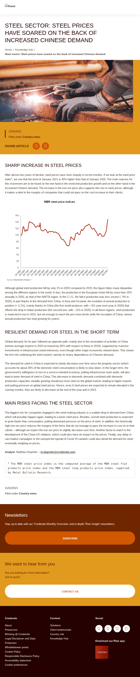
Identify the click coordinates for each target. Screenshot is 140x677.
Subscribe (70, 538)
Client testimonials (60, 629)
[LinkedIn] (45, 146)
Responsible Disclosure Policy (22, 656)
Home (8, 49)
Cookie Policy (12, 651)
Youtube (108, 628)
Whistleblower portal (16, 647)
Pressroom (11, 629)
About (8, 625)
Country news (31, 136)
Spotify (117, 628)
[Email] (36, 146)
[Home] (10, 8)
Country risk (57, 634)
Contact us (70, 591)
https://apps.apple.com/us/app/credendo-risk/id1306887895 (121, 649)
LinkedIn (99, 628)
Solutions (55, 625)
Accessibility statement (18, 660)
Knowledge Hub (59, 638)
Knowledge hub (24, 49)
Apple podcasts (126, 628)
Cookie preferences (16, 664)
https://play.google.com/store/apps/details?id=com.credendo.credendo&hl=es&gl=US (122, 658)
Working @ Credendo (17, 634)
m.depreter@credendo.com (57, 452)
